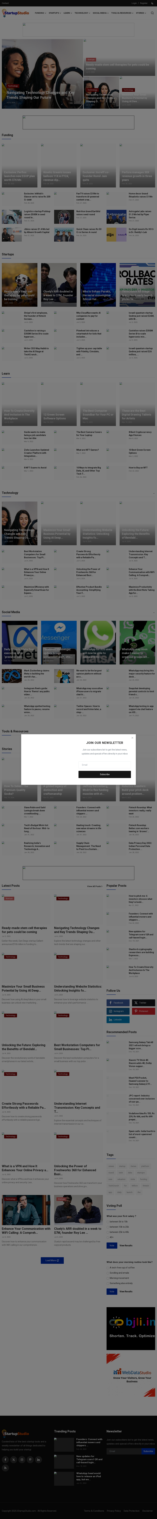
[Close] (132, 738)
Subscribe (105, 774)
